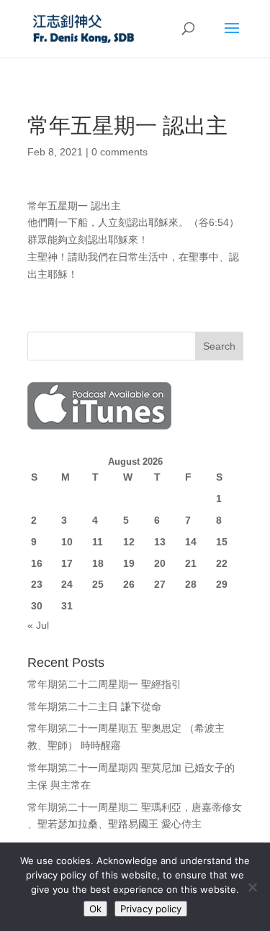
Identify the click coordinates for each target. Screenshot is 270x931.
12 (129, 542)
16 (36, 563)
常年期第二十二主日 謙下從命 (94, 706)
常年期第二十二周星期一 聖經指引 (104, 684)
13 (160, 542)
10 (67, 542)
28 (191, 584)
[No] (252, 887)
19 (129, 563)
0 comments (119, 152)
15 (222, 542)
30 (36, 606)
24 (67, 584)
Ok (95, 908)
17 (67, 563)
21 (191, 563)
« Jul (38, 625)
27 (160, 584)
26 (129, 584)
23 (36, 584)
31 (67, 606)
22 (222, 563)
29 (222, 584)
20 (160, 563)
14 (191, 542)
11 (97, 542)
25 (98, 584)
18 (98, 563)
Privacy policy (150, 908)
